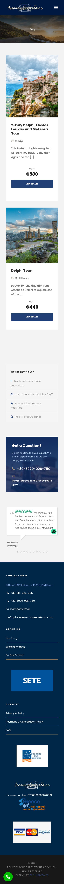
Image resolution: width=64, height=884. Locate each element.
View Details (32, 184)
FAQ (8, 730)
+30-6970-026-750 (33, 468)
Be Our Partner (14, 655)
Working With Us (15, 646)
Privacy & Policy (15, 713)
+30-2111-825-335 (22, 593)
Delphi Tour (21, 270)
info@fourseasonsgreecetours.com (30, 617)
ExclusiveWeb (39, 875)
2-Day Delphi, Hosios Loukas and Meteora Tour (29, 129)
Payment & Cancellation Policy (24, 721)
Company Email (20, 609)
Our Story (11, 638)
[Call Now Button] (8, 876)
